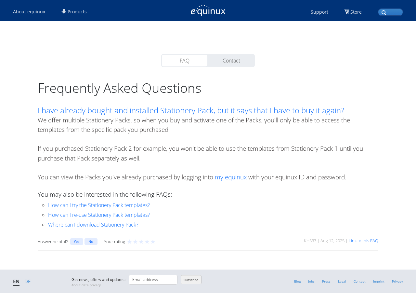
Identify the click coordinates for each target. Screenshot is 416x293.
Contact (231, 60)
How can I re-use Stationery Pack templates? (99, 214)
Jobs (311, 281)
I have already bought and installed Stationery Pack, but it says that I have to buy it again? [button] (191, 110)
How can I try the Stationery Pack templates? (99, 205)
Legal (342, 281)
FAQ (184, 60)
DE (27, 281)
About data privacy (86, 285)
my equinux (231, 177)
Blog (297, 281)
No (90, 241)
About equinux (29, 11)
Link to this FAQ (363, 241)
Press (326, 281)
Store (356, 12)
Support (319, 12)
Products (76, 11)
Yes (76, 241)
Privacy (397, 281)
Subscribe (191, 279)
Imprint (378, 281)
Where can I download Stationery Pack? (93, 224)
